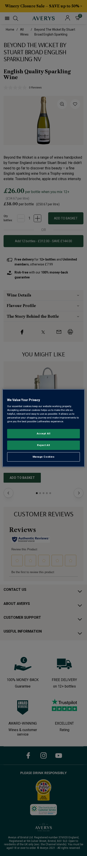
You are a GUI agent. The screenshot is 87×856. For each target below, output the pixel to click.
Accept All (43, 433)
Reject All (43, 445)
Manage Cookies (44, 456)
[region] (43, 428)
